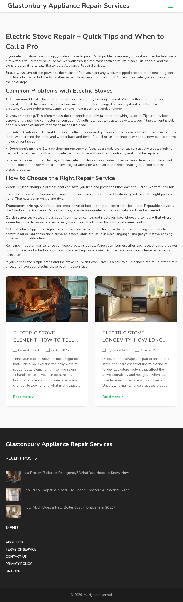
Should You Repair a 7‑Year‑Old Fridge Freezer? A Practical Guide (77, 490)
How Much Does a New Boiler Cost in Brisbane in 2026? (69, 507)
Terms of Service (21, 549)
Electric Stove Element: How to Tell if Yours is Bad (46, 337)
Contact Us (16, 556)
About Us (14, 542)
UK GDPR (13, 571)
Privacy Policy (19, 564)
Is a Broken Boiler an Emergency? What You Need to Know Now (76, 473)
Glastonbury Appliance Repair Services (68, 5)
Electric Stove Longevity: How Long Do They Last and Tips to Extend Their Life (133, 337)
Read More (22, 396)
